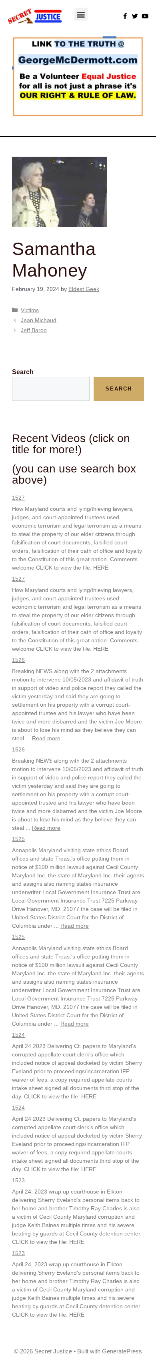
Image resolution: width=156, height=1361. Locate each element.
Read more (46, 738)
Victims (30, 310)
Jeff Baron (34, 330)
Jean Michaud (38, 320)
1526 (18, 660)
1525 (18, 839)
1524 (18, 1035)
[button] (81, 14)
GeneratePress (122, 1351)
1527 (18, 497)
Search (23, 372)
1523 (18, 1180)
